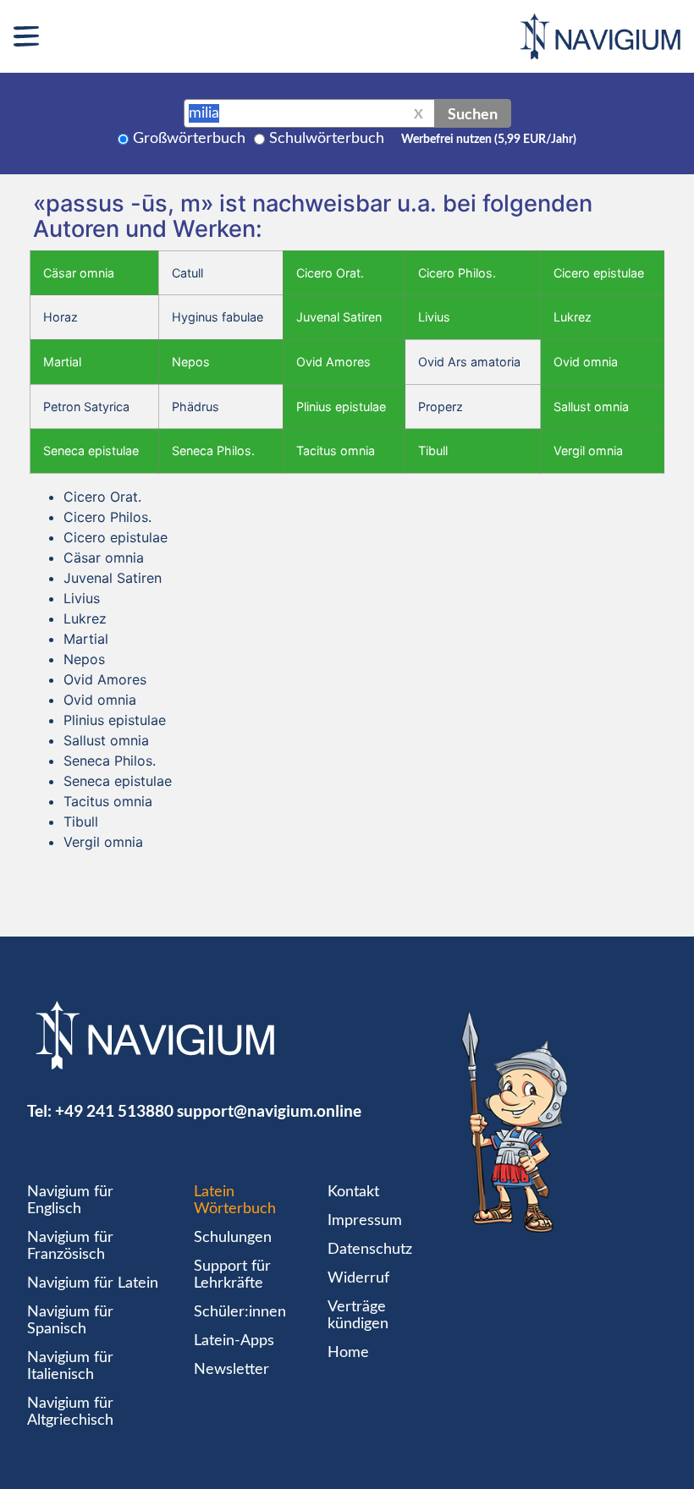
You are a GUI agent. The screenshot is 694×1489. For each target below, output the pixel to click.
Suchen (473, 113)
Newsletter (231, 1369)
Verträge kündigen (358, 1315)
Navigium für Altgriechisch (70, 1412)
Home (348, 1352)
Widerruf (358, 1278)
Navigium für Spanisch (70, 1321)
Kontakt (353, 1192)
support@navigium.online (269, 1110)
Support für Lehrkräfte (232, 1275)
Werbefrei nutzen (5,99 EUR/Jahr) (488, 140)
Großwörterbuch (189, 138)
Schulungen (233, 1237)
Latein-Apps (234, 1341)
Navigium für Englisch (70, 1200)
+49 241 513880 (114, 1110)
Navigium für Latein (92, 1283)
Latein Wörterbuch (235, 1200)
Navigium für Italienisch (70, 1366)
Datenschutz (370, 1249)
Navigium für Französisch (70, 1246)
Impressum (365, 1220)
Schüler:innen (240, 1312)
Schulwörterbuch (326, 138)
